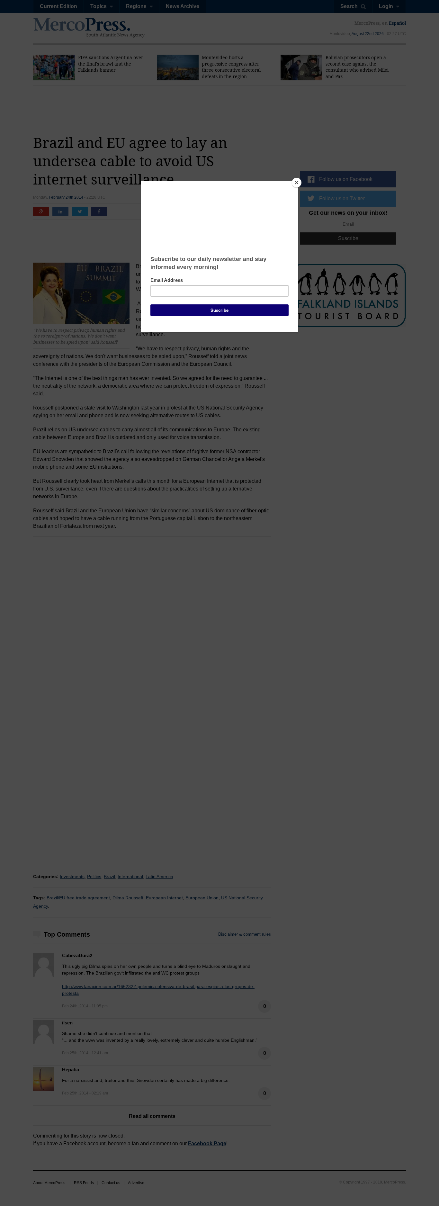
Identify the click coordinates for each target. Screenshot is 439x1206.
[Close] (296, 182)
